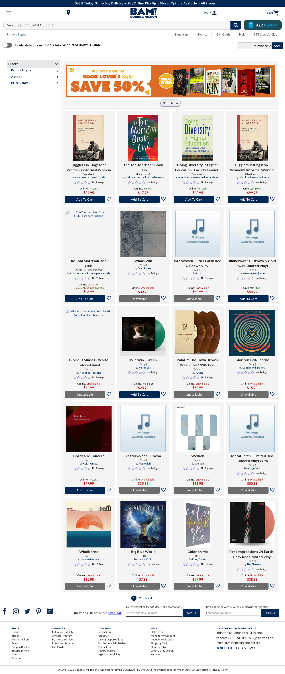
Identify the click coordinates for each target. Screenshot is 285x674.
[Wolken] (198, 429)
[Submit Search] (235, 25)
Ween (199, 372)
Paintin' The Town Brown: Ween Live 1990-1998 (198, 362)
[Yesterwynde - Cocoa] (143, 429)
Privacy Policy (220, 669)
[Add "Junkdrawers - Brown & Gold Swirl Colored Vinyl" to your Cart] (252, 298)
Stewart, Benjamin (254, 273)
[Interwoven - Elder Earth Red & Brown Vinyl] (198, 233)
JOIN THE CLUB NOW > (236, 648)
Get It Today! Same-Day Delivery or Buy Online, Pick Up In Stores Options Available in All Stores (145, 3)
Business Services (63, 639)
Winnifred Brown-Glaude (90, 177)
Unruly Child (144, 559)
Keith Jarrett (90, 463)
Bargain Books (20, 647)
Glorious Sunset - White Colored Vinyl (88, 362)
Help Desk (157, 632)
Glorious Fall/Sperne (252, 360)
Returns (155, 654)
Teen (15, 643)
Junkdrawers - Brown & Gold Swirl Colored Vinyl (252, 263)
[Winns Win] (143, 233)
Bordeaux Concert (88, 456)
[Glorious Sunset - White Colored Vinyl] (89, 333)
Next (148, 598)
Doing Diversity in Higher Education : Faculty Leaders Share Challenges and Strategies (197, 167)
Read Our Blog (106, 650)
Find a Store (105, 632)
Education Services (63, 643)
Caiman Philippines (253, 367)
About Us (103, 635)
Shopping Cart (159, 643)
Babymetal (253, 468)
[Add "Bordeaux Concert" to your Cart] (89, 490)
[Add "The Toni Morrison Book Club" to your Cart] (143, 199)
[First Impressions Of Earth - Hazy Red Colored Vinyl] (252, 524)
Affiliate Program (62, 635)
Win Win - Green (143, 360)
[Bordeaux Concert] (89, 429)
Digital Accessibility (109, 654)
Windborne (88, 551)
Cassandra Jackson (81, 273)
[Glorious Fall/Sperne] (252, 333)
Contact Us (104, 647)
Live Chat (115, 613)
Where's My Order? (162, 650)
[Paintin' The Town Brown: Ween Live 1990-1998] (198, 333)
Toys (14, 654)
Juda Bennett (133, 177)
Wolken (197, 456)
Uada (199, 273)
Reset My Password (162, 639)
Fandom (17, 658)
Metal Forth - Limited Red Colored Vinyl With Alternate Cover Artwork (252, 458)
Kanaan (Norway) (90, 559)
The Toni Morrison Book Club (143, 167)
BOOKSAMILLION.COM (137, 669)
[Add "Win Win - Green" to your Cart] (143, 394)
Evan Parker (145, 268)
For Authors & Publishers (113, 643)
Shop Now (170, 103)
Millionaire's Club (265, 34)
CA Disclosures (200, 669)
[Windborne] (89, 524)
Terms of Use (182, 669)
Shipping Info (158, 647)
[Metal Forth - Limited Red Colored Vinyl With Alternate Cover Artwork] (252, 429)
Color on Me (197, 551)
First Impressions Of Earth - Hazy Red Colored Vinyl (252, 553)
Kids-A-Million (20, 639)
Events (202, 34)
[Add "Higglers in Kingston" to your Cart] (89, 199)
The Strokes (254, 564)
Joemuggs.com (163, 669)
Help (242, 34)
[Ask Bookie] (263, 25)
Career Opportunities (110, 639)
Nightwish (145, 463)
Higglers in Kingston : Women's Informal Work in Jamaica (89, 167)
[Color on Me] (197, 524)
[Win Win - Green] (143, 333)
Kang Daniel (199, 559)
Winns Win (143, 261)
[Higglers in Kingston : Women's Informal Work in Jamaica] (88, 138)
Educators (182, 34)
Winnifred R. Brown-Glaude (194, 177)
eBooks (16, 635)
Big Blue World (143, 551)
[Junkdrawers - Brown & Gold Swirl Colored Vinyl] (252, 233)
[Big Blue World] (143, 524)
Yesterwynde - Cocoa (143, 456)
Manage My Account (163, 635)
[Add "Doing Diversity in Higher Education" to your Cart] (198, 199)
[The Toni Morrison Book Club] (143, 138)
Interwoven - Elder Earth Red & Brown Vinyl (197, 263)
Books (15, 632)
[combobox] (125, 25)
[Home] (142, 13)
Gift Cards (223, 34)
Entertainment (20, 650)
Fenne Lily (145, 367)
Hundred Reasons (90, 372)
